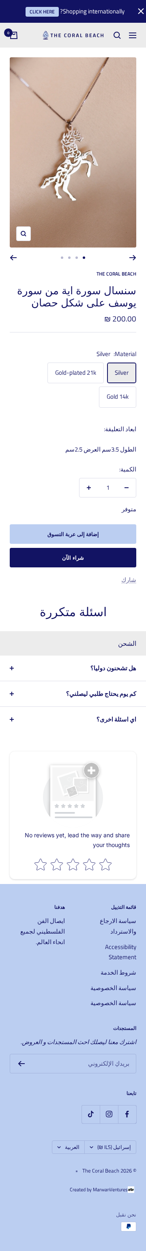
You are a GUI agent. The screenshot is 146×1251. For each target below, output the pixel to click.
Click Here (42, 11)
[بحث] (117, 35)
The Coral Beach (116, 274)
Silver (122, 372)
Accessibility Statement (120, 952)
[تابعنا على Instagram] (109, 1114)
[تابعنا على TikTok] (91, 1114)
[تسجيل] (21, 1063)
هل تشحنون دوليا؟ (113, 668)
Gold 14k (118, 396)
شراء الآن (73, 558)
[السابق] (132, 258)
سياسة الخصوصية (113, 988)
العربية (72, 1147)
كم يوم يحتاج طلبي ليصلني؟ (101, 693)
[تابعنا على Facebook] (127, 1114)
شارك (128, 579)
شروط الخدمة (118, 972)
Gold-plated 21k (75, 372)
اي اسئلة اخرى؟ (116, 719)
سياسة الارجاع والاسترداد (118, 926)
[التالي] (13, 258)
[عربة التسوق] (14, 35)
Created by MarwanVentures (99, 1189)
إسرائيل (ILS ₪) (114, 1147)
